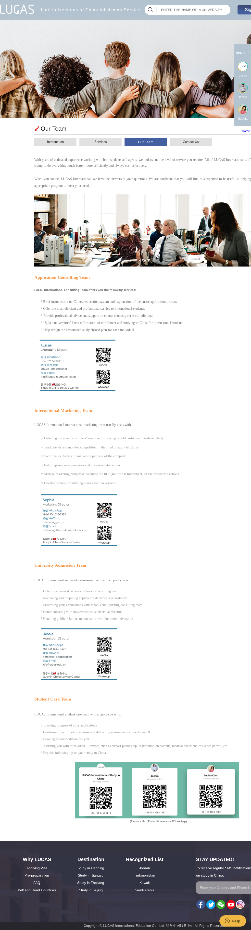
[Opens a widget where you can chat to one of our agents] (232, 921)
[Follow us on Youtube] (230, 905)
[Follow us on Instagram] (240, 905)
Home (246, 131)
